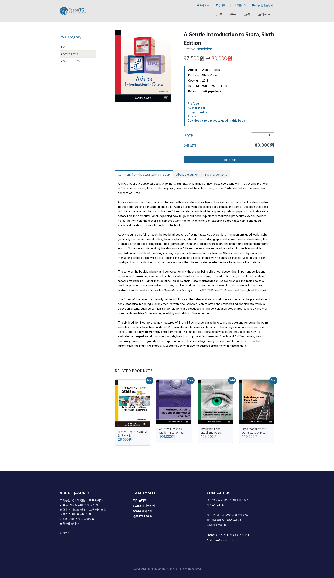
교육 (247, 14)
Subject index (197, 112)
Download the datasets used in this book (216, 120)
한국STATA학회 (143, 516)
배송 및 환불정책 (264, 5)
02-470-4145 (243, 535)
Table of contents (216, 174)
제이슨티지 (140, 500)
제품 (219, 14)
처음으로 (204, 5)
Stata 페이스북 (143, 511)
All (64, 47)
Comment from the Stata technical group (144, 174)
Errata (192, 116)
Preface (193, 103)
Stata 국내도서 (72, 61)
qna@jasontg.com (224, 540)
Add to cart (229, 159)
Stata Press (70, 54)
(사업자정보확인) (216, 524)
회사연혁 (65, 532)
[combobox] (262, 135)
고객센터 (264, 14)
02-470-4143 (222, 535)
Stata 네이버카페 (144, 505)
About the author (187, 174)
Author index (196, 108)
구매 (233, 14)
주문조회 (241, 5)
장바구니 (223, 5)
